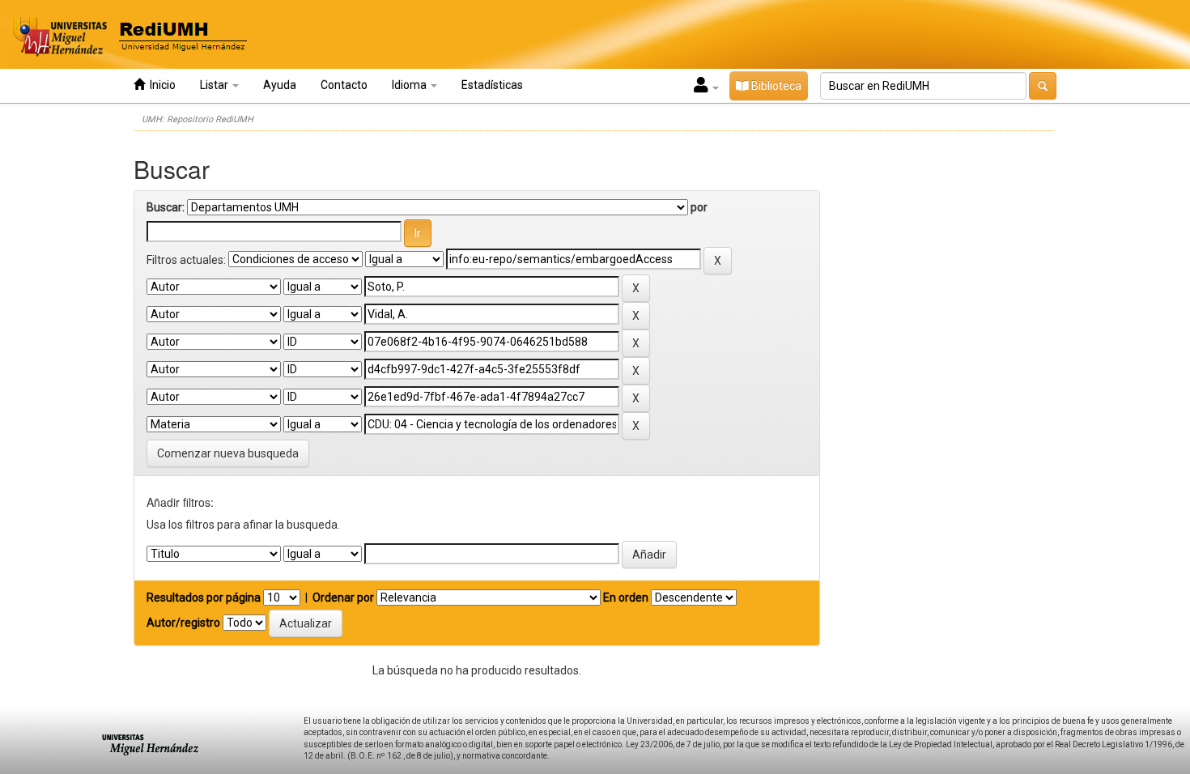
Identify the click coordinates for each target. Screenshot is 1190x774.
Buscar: (166, 207)
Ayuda (279, 85)
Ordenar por (343, 597)
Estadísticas (492, 85)
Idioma (410, 85)
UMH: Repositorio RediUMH (197, 119)
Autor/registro (183, 622)
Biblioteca (775, 85)
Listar (215, 85)
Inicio (160, 85)
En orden (625, 597)
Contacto (344, 85)
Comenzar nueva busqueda (228, 453)
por (699, 207)
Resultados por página (204, 597)
